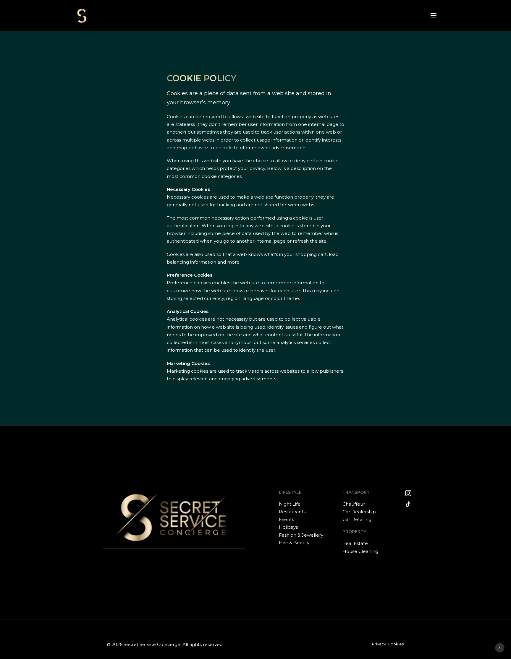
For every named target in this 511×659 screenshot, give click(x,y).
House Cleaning (360, 551)
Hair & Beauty (294, 543)
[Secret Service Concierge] (82, 15)
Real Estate (355, 543)
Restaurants (292, 511)
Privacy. (379, 644)
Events (286, 519)
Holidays (288, 527)
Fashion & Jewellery (301, 535)
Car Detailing (356, 519)
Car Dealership (359, 511)
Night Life (289, 504)
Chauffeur (353, 504)
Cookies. (396, 644)
